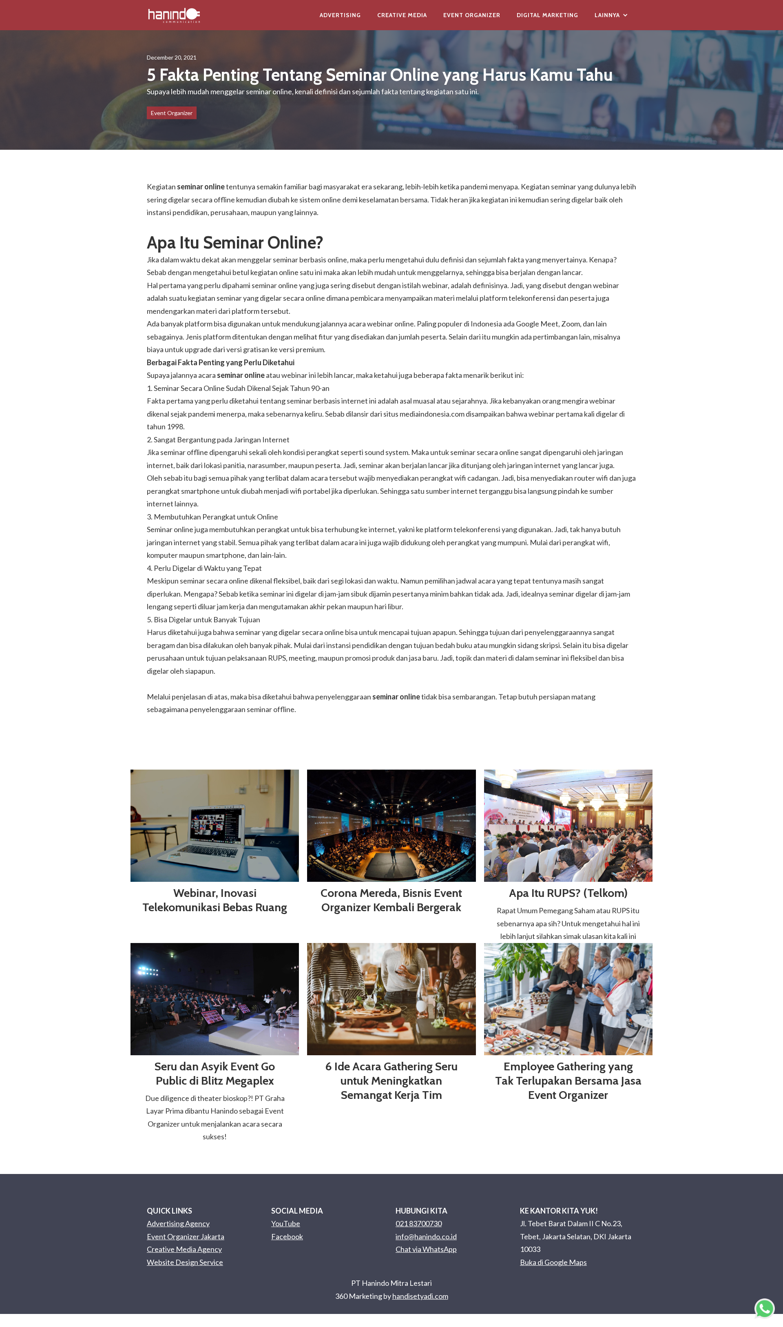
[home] (174, 15)
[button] (611, 15)
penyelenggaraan (367, 696)
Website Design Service (185, 1262)
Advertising (340, 15)
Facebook (287, 1236)
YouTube (285, 1223)
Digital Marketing (547, 15)
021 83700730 (419, 1223)
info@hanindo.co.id (426, 1236)
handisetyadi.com (420, 1295)
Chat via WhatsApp (426, 1249)
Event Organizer (471, 15)
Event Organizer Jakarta (185, 1236)
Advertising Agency (178, 1223)
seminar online (201, 186)
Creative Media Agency (184, 1249)
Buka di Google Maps (553, 1262)
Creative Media (402, 15)
